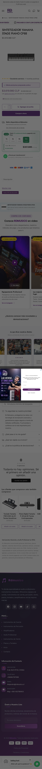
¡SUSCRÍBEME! (31, 389)
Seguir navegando (31, 392)
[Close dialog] (40, 370)
